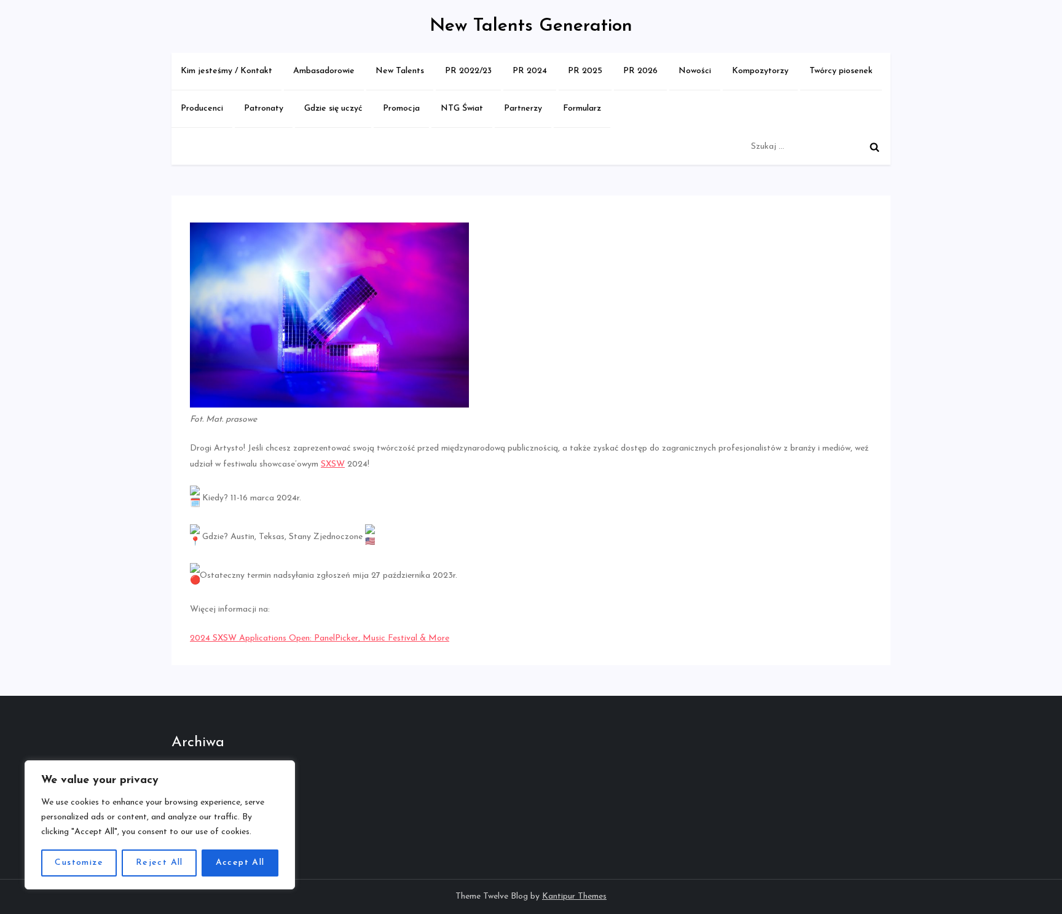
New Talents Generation (531, 26)
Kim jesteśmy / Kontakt (226, 71)
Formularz (582, 108)
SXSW (333, 464)
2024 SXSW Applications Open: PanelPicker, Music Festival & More (319, 638)
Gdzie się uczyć (333, 108)
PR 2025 (585, 71)
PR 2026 (640, 71)
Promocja (401, 108)
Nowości (694, 71)
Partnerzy (523, 108)
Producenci (202, 108)
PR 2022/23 (468, 71)
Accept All (240, 862)
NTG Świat (462, 108)
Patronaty (263, 108)
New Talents (400, 71)
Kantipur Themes (574, 896)
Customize (79, 862)
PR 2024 (530, 71)
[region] (160, 824)
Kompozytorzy (760, 71)
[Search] (875, 146)
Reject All (159, 862)
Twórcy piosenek (841, 71)
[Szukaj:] (818, 146)
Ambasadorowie (324, 71)
